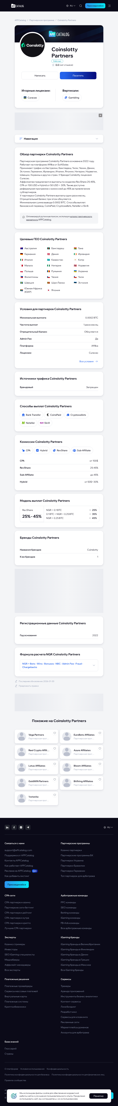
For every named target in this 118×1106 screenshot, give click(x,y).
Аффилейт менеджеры (18, 964)
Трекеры (66, 986)
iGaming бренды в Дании (74, 954)
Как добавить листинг (17, 876)
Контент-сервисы (71, 1001)
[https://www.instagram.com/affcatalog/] (21, 827)
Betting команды (70, 912)
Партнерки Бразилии (73, 865)
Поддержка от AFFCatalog (19, 855)
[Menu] (109, 5)
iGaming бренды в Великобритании (80, 944)
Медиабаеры (12, 959)
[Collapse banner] (100, 115)
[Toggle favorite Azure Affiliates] (100, 748)
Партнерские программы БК (77, 855)
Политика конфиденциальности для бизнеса (27, 1074)
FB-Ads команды (70, 923)
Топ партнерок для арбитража (78, 876)
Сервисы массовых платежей (21, 991)
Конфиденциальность (58, 1069)
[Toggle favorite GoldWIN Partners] (54, 779)
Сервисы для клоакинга (74, 1017)
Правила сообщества (15, 1080)
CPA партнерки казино (18, 902)
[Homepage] (17, 6)
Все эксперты (12, 970)
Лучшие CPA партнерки (18, 928)
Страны (9, 1053)
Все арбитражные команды (76, 928)
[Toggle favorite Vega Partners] (54, 733)
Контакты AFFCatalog (17, 860)
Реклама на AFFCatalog (21, 870)
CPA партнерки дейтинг (18, 912)
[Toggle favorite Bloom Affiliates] (100, 764)
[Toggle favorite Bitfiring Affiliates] (100, 779)
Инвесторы (11, 949)
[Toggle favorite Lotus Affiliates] (54, 764)
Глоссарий (11, 1048)
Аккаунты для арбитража (75, 1032)
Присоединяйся (16, 884)
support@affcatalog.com (18, 850)
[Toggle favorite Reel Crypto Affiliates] (54, 748)
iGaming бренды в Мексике (76, 964)
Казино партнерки (71, 850)
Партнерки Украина (72, 860)
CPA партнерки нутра (17, 917)
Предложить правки (29, 686)
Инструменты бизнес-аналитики (79, 996)
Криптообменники (15, 1006)
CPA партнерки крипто (18, 923)
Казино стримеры (15, 944)
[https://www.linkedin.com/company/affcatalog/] (7, 827)
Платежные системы (16, 1001)
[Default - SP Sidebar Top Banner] (59, 121)
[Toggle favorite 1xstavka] (54, 795)
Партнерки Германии (73, 870)
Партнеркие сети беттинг (19, 907)
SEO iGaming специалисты (20, 954)
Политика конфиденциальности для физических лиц (78, 1074)
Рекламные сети (70, 1022)
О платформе (11, 1069)
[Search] (80, 5)
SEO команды (68, 907)
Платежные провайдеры (18, 986)
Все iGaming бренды (72, 970)
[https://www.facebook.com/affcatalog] (14, 827)
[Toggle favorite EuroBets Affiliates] (100, 733)
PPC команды (68, 902)
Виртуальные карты (16, 996)
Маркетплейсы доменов (74, 1027)
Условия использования (32, 1069)
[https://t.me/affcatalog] (28, 827)
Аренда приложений (72, 991)
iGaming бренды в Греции (75, 959)
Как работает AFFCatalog (19, 865)
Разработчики (69, 1011)
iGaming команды (70, 917)
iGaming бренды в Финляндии (77, 949)
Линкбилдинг (68, 1006)
